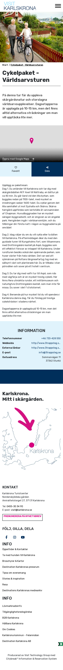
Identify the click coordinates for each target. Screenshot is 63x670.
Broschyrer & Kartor (13, 561)
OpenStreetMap (46, 160)
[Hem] (20, 6)
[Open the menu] (58, 6)
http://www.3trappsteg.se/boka (46, 347)
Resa (5, 584)
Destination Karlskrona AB (16, 641)
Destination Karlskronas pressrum (20, 567)
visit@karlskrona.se (21, 509)
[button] (31, 141)
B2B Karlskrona (10, 617)
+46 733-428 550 (51, 338)
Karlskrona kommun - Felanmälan (20, 635)
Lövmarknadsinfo (12, 606)
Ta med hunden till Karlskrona (18, 555)
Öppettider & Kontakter (15, 549)
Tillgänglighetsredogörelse (17, 611)
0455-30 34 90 (15, 506)
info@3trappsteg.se (50, 352)
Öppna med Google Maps (16, 159)
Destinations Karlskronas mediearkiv (22, 590)
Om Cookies (8, 629)
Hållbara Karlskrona (12, 623)
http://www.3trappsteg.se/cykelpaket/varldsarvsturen (46, 343)
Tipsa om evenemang (14, 572)
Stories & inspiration (13, 578)
